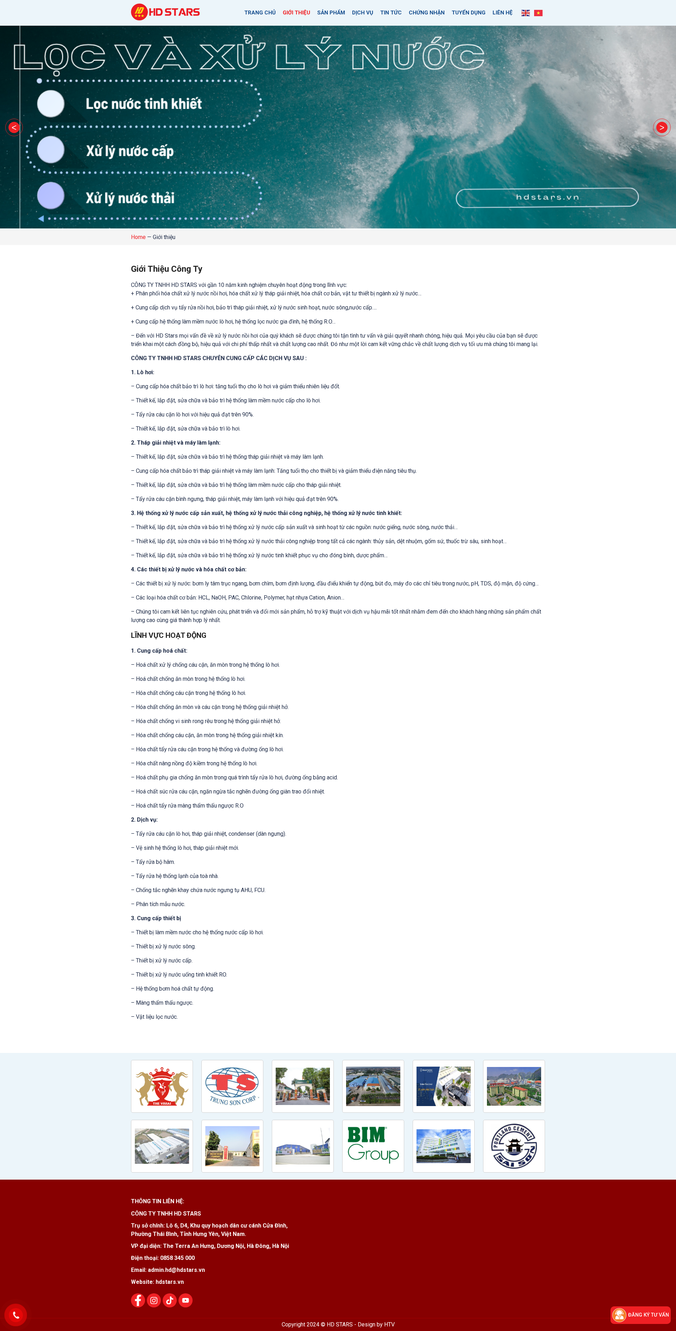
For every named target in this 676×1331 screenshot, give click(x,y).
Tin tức (391, 13)
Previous (14, 127)
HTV (389, 1324)
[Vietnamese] (538, 13)
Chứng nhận (427, 13)
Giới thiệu (296, 13)
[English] (526, 13)
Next (662, 127)
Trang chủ (260, 13)
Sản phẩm (331, 13)
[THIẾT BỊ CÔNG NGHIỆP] (166, 16)
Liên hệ (503, 13)
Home (138, 237)
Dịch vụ (362, 13)
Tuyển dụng (469, 13)
